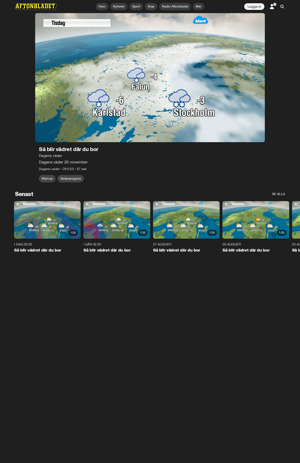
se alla (278, 194)
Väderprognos (70, 179)
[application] (150, 77)
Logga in (254, 6)
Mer (199, 6)
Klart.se (47, 179)
